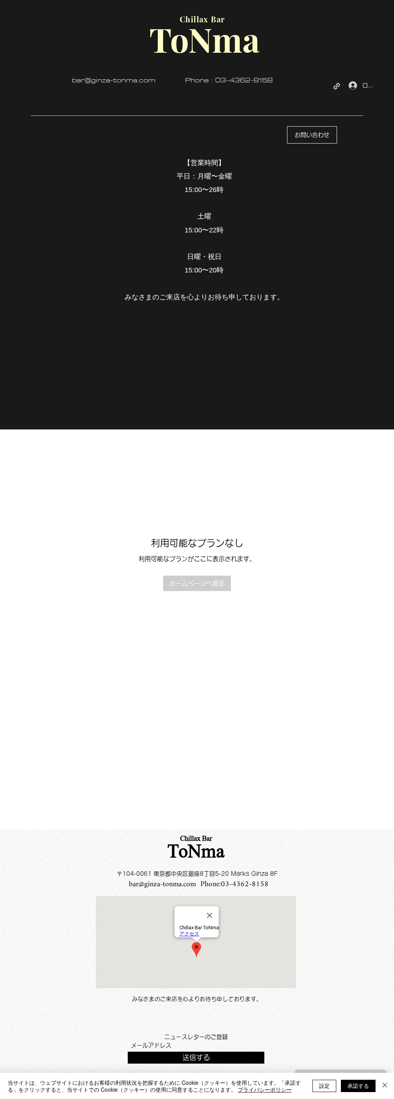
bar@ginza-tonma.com (113, 80)
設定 (324, 1085)
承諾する (358, 1085)
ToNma (196, 853)
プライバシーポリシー (265, 1089)
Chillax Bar (196, 839)
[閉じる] (384, 1086)
